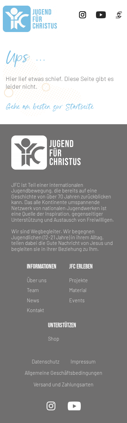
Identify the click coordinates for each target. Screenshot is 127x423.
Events (77, 300)
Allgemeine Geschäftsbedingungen (63, 373)
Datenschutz (45, 362)
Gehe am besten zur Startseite (50, 107)
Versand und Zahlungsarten (63, 384)
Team (33, 290)
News (33, 300)
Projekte (78, 280)
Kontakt (35, 310)
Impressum (83, 362)
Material (77, 290)
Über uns (37, 280)
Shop (53, 339)
